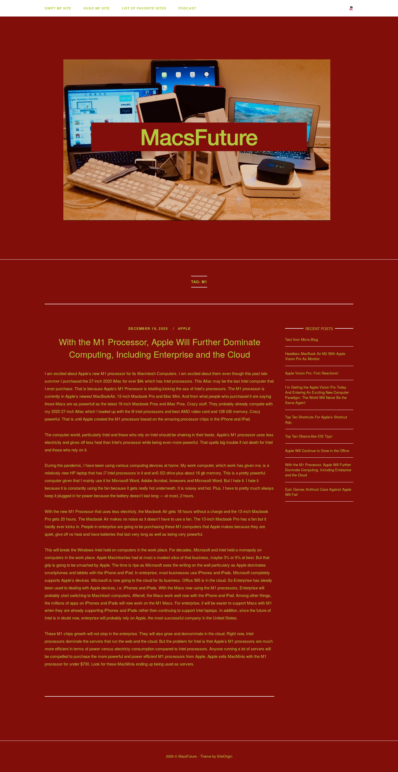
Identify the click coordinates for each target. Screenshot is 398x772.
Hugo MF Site (96, 8)
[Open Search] (351, 8)
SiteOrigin (224, 756)
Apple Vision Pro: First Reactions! (311, 373)
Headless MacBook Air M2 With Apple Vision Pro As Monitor (315, 356)
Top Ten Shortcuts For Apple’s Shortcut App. (316, 419)
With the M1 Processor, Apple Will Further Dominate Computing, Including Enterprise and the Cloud (159, 347)
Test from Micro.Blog (301, 339)
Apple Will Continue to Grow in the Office (317, 450)
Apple (184, 328)
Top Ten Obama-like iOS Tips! (308, 436)
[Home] (199, 239)
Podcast (187, 8)
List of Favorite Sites (144, 8)
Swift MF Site (58, 8)
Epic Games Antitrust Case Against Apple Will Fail (318, 492)
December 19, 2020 (148, 328)
